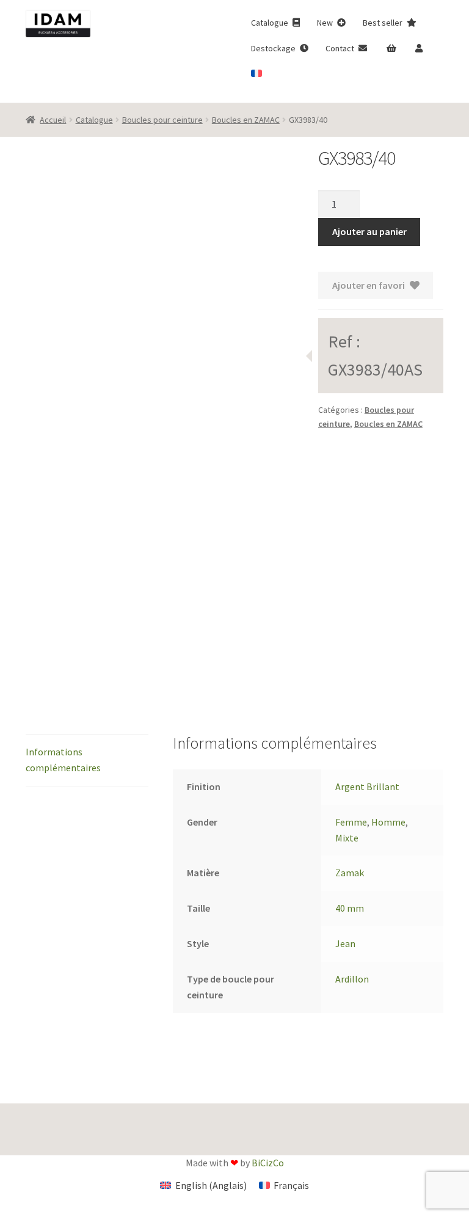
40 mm (349, 908)
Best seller (383, 22)
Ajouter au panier (369, 231)
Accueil (53, 119)
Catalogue (270, 22)
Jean (345, 943)
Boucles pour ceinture (162, 119)
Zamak (349, 872)
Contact (340, 48)
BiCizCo (268, 1163)
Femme (351, 822)
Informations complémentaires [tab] (63, 760)
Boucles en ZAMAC (246, 119)
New (326, 22)
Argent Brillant (367, 786)
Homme (388, 822)
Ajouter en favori (368, 285)
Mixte (346, 838)
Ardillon (352, 979)
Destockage (274, 48)
